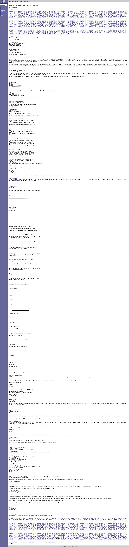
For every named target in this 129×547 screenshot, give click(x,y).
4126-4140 (63, 18)
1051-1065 (39, 10)
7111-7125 (58, 25)
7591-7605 (91, 26)
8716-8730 (91, 538)
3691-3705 (44, 17)
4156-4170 (72, 18)
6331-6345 (49, 23)
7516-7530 (67, 26)
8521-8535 (30, 538)
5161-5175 (34, 20)
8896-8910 (30, 29)
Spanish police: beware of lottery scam (27, 5)
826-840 (96, 519)
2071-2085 (124, 12)
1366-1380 (20, 11)
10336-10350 (31, 33)
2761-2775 (105, 14)
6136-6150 (105, 22)
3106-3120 (96, 15)
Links (2, 11)
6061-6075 (82, 22)
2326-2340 (86, 13)
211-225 (57, 518)
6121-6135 (101, 22)
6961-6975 (11, 25)
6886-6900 (105, 24)
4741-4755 (20, 529)
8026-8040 (110, 27)
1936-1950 (82, 12)
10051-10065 (42, 32)
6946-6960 (124, 24)
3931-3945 (120, 17)
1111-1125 (58, 10)
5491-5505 (20, 21)
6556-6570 (120, 23)
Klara (16, 178)
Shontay (17, 36)
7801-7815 (39, 27)
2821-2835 (124, 14)
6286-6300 (34, 23)
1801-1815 (39, 12)
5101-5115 (15, 20)
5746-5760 (101, 21)
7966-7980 (91, 27)
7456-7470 (49, 26)
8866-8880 (20, 29)
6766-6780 (68, 24)
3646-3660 (30, 17)
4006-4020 (25, 18)
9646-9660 (30, 31)
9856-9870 (96, 31)
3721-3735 (53, 17)
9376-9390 (63, 30)
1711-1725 (11, 12)
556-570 (27, 519)
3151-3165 (110, 15)
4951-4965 (86, 529)
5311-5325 (82, 20)
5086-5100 (11, 20)
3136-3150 (105, 15)
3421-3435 (77, 16)
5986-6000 (58, 22)
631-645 (46, 519)
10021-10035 (31, 32)
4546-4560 (77, 528)
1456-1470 (49, 11)
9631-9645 (25, 31)
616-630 (43, 519)
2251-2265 (63, 13)
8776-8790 (110, 538)
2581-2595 (49, 14)
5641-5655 (67, 21)
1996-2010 (101, 12)
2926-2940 (39, 15)
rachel (16, 186)
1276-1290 (109, 10)
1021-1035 (30, 10)
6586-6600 (11, 24)
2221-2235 (53, 13)
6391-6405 (67, 23)
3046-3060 (77, 15)
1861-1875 (58, 12)
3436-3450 (82, 16)
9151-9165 (110, 29)
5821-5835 (124, 21)
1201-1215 (86, 10)
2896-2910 (30, 15)
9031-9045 (72, 29)
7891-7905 (67, 27)
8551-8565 (39, 538)
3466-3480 (91, 16)
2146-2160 (30, 13)
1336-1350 (11, 11)
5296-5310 (77, 20)
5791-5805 (115, 21)
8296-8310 (77, 28)
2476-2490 (15, 14)
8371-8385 (101, 28)
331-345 (88, 518)
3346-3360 (53, 16)
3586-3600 (11, 17)
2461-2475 (11, 14)
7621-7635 (101, 26)
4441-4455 (44, 528)
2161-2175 (34, 13)
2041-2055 (115, 12)
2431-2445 (119, 13)
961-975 (12, 10)
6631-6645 (25, 24)
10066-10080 (48, 32)
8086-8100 (11, 28)
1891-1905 (67, 12)
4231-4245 (96, 18)
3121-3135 (101, 15)
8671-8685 (77, 538)
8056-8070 (120, 27)
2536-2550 (34, 14)
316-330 (84, 518)
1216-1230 (90, 10)
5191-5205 (44, 20)
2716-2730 (91, 14)
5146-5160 (30, 20)
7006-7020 (25, 25)
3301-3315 (39, 16)
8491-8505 (20, 538)
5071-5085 (124, 529)
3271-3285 (30, 16)
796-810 (89, 519)
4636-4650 (105, 528)
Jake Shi (17, 39)
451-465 (118, 518)
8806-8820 (119, 538)
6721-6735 (53, 24)
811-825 (92, 519)
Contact (2, 15)
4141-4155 (67, 18)
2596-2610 (53, 14)
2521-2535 (30, 14)
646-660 (50, 519)
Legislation (3, 10)
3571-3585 (124, 16)
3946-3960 (124, 17)
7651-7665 (110, 26)
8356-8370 (96, 28)
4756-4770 (25, 529)
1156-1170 (72, 10)
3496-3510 (101, 16)
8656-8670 (72, 538)
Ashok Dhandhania (19, 101)
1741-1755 (20, 12)
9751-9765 (63, 31)
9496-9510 (101, 30)
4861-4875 (58, 529)
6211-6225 (11, 23)
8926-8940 (39, 29)
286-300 (76, 518)
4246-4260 (101, 18)
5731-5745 (96, 21)
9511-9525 (105, 30)
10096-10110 (59, 32)
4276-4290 (110, 18)
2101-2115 (15, 13)
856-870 (104, 519)
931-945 (123, 519)
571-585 (31, 519)
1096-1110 (53, 10)
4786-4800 (34, 529)
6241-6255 (20, 23)
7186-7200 (82, 25)
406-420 (107, 518)
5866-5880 (20, 22)
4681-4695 (120, 528)
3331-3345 (49, 16)
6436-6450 (82, 23)
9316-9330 (44, 30)
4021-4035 (30, 18)
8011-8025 (105, 27)
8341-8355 (91, 28)
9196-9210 (124, 29)
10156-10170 (82, 32)
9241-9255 (20, 30)
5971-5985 (53, 22)
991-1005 (20, 10)
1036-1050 (34, 10)
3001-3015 (63, 15)
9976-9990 (15, 32)
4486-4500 (58, 528)
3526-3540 (110, 16)
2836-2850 (11, 15)
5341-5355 (91, 20)
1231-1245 (95, 10)
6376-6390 (63, 23)
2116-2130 (20, 13)
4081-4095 (49, 18)
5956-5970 (49, 22)
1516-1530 (67, 11)
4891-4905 (67, 529)
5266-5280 (67, 20)
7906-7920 (72, 27)
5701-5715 (86, 21)
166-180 (46, 518)
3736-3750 (58, 17)
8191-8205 (44, 28)
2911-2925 (34, 15)
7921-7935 (77, 27)
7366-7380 (20, 26)
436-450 (114, 518)
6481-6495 (96, 23)
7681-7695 (120, 26)
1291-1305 (114, 10)
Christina (17, 437)
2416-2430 (115, 13)
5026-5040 (110, 529)
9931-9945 (120, 31)
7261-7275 (105, 25)
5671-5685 (77, 21)
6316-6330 (44, 23)
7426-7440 (39, 26)
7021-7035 (30, 25)
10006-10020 (25, 32)
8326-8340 (86, 28)
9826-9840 (86, 31)
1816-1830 (44, 12)
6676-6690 (39, 24)
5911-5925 (34, 22)
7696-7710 (124, 26)
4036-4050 (34, 18)
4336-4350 (11, 528)
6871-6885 (101, 24)
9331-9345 (49, 30)
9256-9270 (25, 30)
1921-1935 (77, 12)
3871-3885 (101, 17)
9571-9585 (124, 30)
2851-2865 (15, 15)
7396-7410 (30, 26)
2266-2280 (67, 13)
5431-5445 (119, 20)
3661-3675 (34, 17)
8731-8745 (96, 538)
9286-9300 (34, 30)
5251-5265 (63, 20)
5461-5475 (11, 21)
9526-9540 (110, 30)
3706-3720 (49, 17)
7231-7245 (96, 25)
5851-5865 (15, 22)
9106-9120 (96, 29)
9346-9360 (53, 30)
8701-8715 (86, 538)
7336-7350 (11, 26)
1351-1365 (15, 11)
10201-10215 (99, 32)
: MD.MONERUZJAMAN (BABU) (21, 388)
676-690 (58, 519)
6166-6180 (115, 22)
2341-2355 (91, 13)
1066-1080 (44, 10)
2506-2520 (25, 14)
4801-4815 (39, 529)
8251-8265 (63, 28)
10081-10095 (54, 32)
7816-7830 (44, 27)
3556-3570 (120, 16)
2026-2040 (110, 12)
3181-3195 (120, 15)
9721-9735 (53, 31)
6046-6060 (77, 22)
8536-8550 (34, 538)
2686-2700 (82, 14)
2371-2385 (101, 13)
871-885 (108, 519)
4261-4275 (105, 18)
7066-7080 (44, 25)
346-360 (92, 518)
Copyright (62, 546)
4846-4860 (53, 529)
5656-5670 (72, 21)
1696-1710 (124, 11)
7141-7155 (67, 25)
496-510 (12, 519)
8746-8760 (100, 538)
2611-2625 (58, 14)
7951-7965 (86, 27)
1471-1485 (53, 11)
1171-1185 (76, 10)
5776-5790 (110, 21)
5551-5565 (39, 21)
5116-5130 (20, 20)
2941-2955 (44, 15)
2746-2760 (101, 14)
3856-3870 (96, 17)
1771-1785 (30, 12)
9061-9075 (82, 29)
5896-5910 (30, 22)
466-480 (122, 518)
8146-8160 (30, 28)
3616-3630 (20, 17)
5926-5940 (39, 22)
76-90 (24, 518)
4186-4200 (82, 18)
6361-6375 (58, 23)
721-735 (69, 519)
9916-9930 (115, 31)
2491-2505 (20, 14)
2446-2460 (124, 13)
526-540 (20, 519)
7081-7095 (49, 25)
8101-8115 (15, 28)
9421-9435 (77, 30)
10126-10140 (70, 32)
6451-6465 (86, 23)
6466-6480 (91, 23)
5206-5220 (48, 20)
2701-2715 (86, 14)
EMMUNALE (17, 379)
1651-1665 (110, 11)
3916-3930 (115, 17)
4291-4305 (115, 18)
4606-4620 (96, 528)
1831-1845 (49, 12)
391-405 (103, 518)
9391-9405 (67, 30)
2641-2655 (67, 14)
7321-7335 (124, 25)
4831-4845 (49, 529)
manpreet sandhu (18, 375)
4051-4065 (39, 18)
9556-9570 (120, 30)
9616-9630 (20, 31)
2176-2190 (39, 13)
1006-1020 (25, 10)
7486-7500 (58, 26)
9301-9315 (39, 30)
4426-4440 (39, 528)
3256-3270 (25, 16)
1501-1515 (63, 11)
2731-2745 (96, 14)
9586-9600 (11, 31)
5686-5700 (82, 21)
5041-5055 (115, 529)
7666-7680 (115, 26)
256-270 (69, 518)
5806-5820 (120, 21)
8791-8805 (115, 538)
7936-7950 (82, 27)
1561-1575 (82, 11)
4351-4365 (15, 528)
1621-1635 (101, 11)
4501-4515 (63, 528)
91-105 (27, 518)
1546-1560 (77, 11)
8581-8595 (49, 538)
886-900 (112, 519)
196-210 (53, 518)
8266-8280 (67, 28)
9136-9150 (105, 29)
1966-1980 (91, 12)
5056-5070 (120, 529)
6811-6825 (82, 24)
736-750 (73, 519)
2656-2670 (72, 14)
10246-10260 (116, 32)
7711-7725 (11, 27)
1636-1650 (105, 11)
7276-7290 (110, 25)
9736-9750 (58, 31)
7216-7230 (91, 25)
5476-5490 (15, 21)
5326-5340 (86, 20)
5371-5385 (101, 20)
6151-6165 (110, 22)
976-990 (16, 10)
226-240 (61, 518)
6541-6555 (115, 23)
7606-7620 (96, 26)
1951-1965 (86, 12)
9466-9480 (91, 30)
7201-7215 (86, 25)
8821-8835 (124, 538)
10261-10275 (121, 32)
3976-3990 (15, 18)
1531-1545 (72, 11)
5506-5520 (25, 21)
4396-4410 (30, 528)
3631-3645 (25, 17)
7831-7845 (49, 27)
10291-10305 (14, 33)
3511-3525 (105, 16)
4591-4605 (91, 528)
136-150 (38, 518)
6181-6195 (120, 22)
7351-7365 (15, 26)
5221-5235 (53, 20)
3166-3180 (115, 15)
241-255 (65, 518)
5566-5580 (44, 21)
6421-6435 (77, 23)
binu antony (17, 421)
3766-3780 (68, 17)
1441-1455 (44, 11)
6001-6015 (63, 22)
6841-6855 (91, 24)
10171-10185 (87, 32)
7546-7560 (77, 26)
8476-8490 (15, 538)
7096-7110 (53, 25)
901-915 (115, 519)
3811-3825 (82, 17)
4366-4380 (20, 528)
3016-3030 (67, 15)
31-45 (15, 518)
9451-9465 (86, 30)
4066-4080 (44, 18)
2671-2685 (77, 14)
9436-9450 (82, 30)
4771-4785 (30, 529)
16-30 (12, 518)
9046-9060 (77, 29)
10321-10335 (25, 33)
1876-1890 (63, 12)
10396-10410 (53, 33)
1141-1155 (67, 10)
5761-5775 (105, 21)
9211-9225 (11, 30)
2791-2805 (115, 14)
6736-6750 (58, 24)
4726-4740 (15, 529)
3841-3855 (91, 17)
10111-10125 (65, 32)
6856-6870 (96, 24)
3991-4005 (20, 18)
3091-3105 (91, 15)
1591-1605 (91, 11)
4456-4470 (49, 528)
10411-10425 (59, 33)
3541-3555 (115, 16)
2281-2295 (72, 13)
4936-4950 (82, 529)
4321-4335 (124, 18)
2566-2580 (44, 14)
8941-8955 (44, 29)
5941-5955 (44, 22)
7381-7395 (25, 26)
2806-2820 (120, 14)
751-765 (77, 519)
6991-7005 (20, 25)
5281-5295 (72, 20)
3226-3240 (15, 16)
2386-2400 (105, 13)
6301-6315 (39, 23)
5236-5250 (58, 20)
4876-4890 (63, 529)
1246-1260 (100, 10)
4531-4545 (72, 528)
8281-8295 (72, 28)
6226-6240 (15, 23)
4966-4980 (91, 529)
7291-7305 (115, 25)
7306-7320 (119, 25)
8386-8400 (105, 28)
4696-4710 (124, 528)
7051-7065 (39, 25)
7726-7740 (15, 27)
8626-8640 (63, 538)
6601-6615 (15, 24)
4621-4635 (101, 528)
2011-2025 (105, 12)
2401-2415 (110, 13)
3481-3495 (96, 16)
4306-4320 (119, 18)
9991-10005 (20, 32)
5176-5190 (39, 20)
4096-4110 (53, 18)
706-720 (66, 519)
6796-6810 (77, 24)
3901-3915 (110, 17)
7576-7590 (86, 26)
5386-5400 (105, 20)
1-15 (9, 518)
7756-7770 (25, 27)
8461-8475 (11, 538)
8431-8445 (119, 28)
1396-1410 (30, 11)
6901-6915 (110, 24)
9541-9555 (115, 30)
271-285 (72, 518)
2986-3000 (58, 15)
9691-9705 (44, 31)
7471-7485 (53, 26)
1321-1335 (124, 10)
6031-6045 (72, 22)
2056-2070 (120, 12)
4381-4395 (25, 528)
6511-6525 (105, 23)
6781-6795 (72, 24)
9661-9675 (34, 31)
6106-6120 (96, 22)
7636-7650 (105, 26)
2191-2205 (44, 13)
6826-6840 (86, 24)
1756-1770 (25, 12)
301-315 (80, 518)
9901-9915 (110, 31)
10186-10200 (93, 32)
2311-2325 (82, 13)
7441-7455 (44, 26)
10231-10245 (110, 32)
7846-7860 (53, 27)
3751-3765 (63, 17)
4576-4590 (86, 528)
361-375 (95, 518)
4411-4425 (34, 528)
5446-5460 (124, 20)
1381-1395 (25, 11)
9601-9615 (15, 31)
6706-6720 (49, 24)
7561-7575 (82, 26)
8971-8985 (53, 29)
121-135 (34, 518)
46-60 (18, 518)
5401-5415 (110, 20)
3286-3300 (34, 16)
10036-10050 (37, 32)
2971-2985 (53, 15)
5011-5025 (105, 529)
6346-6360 (53, 23)
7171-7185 (77, 25)
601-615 (39, 519)
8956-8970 (49, 29)
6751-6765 (63, 24)
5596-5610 (53, 21)
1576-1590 (86, 11)
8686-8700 (81, 538)
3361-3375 (58, 16)
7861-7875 (58, 27)
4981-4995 (96, 529)
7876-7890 (63, 27)
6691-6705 (44, 24)
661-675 (54, 519)
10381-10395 (48, 33)
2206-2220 (48, 13)
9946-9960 (124, 31)
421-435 (111, 518)
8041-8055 (115, 27)
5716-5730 (91, 21)
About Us (2, 14)
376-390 (99, 518)
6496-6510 (101, 23)
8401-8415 (110, 28)
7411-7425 (34, 26)
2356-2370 (96, 13)
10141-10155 (76, 32)
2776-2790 (110, 14)
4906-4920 (72, 529)
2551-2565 (39, 14)
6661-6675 (34, 24)
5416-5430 (115, 20)
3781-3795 (72, 17)
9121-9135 (101, 29)
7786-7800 (34, 27)
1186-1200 (81, 10)
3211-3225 (11, 16)
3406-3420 (72, 16)
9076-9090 (86, 29)
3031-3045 (72, 15)
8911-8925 (34, 29)
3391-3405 (67, 16)
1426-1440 (39, 11)
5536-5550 (34, 21)
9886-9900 (105, 31)
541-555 (23, 519)
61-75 (21, 518)
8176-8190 (39, 28)
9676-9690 (39, 31)
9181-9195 (120, 29)
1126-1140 (62, 10)
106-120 (30, 518)
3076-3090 (86, 15)
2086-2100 (11, 13)
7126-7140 (63, 25)
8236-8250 (58, 28)
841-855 (100, 519)
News (2, 7)
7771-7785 (30, 27)
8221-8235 (53, 28)
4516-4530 (67, 528)
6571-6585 (124, 23)
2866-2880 (20, 15)
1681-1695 (120, 11)
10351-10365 (37, 33)
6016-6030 (67, 22)
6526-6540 (110, 23)
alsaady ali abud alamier (20, 434)
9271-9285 (30, 30)
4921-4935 (77, 529)
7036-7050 (34, 25)
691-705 (62, 519)
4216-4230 (91, 18)
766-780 (81, 519)
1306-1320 (119, 10)
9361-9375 (58, 30)
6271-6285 (30, 23)
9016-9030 (67, 29)
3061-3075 (82, 15)
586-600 (35, 519)
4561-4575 (82, 528)
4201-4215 (86, 18)
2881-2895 (25, 15)
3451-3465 (86, 16)
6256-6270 (25, 23)
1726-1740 (15, 12)
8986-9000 (58, 29)
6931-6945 (120, 24)
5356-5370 (96, 20)
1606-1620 (96, 11)
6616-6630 (20, 24)
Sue (16, 415)
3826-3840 (86, 17)
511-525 (16, 519)
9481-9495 (96, 30)
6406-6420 (72, 23)
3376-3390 (63, 16)
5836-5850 (11, 22)
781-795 (85, 519)
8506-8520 (25, 538)
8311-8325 (82, 28)
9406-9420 (72, 30)
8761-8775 (105, 538)
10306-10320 (20, 33)
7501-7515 (63, 26)
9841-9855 (91, 31)
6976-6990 (15, 25)
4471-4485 (53, 528)
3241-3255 (20, 16)
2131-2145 (25, 13)
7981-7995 (96, 27)
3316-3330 (44, 16)
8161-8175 (34, 28)
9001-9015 (63, 29)
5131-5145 (25, 20)
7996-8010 (101, 27)
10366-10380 (42, 33)
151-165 (42, 518)
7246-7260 (101, 25)
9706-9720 (49, 31)
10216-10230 (104, 32)
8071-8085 (124, 27)
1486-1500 (58, 11)
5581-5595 (49, 21)
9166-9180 (115, 29)
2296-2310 (77, 13)
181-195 (49, 518)
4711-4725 (11, 529)
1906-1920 (72, 12)
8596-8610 (53, 538)
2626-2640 (63, 14)
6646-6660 (30, 24)
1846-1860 (53, 12)
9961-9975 (11, 32)
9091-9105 (91, 29)
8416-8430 (115, 28)
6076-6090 (86, 22)
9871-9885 (101, 31)
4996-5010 (101, 529)
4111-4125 (58, 18)
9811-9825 (82, 31)
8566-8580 (44, 538)
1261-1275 (105, 10)
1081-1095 (49, 10)
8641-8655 (67, 538)
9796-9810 (77, 31)
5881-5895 (25, 22)
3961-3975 (11, 18)
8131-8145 (25, 28)
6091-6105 (91, 22)
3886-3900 (105, 17)
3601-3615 (15, 17)
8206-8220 (48, 28)
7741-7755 (20, 27)
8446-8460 (124, 28)
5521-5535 (30, 21)
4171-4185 (77, 18)
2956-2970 (49, 15)
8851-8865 (15, 29)
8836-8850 (11, 29)
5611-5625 (58, 21)
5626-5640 (63, 21)
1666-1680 (115, 11)
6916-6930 (115, 24)
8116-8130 (20, 28)
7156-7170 (72, 25)
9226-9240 (15, 30)
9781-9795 (72, 31)
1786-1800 (34, 12)
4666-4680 (115, 528)
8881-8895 (25, 29)
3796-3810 (77, 17)
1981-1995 (96, 12)
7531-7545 (72, 26)
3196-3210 (124, 15)
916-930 (119, 519)
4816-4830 (44, 529)
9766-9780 (68, 31)
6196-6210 (124, 22)
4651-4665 (110, 528)
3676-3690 (39, 17)
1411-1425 (34, 11)
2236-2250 (58, 13)
